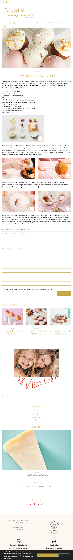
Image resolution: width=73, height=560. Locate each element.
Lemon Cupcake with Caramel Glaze (36, 332)
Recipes (44, 22)
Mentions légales (18, 523)
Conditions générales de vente (19, 520)
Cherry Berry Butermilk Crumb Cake (60, 332)
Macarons (36, 414)
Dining (21, 233)
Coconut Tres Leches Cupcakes (12, 332)
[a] (54, 168)
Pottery (29, 233)
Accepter (42, 555)
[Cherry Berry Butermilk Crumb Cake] (60, 316)
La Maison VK (19, 530)
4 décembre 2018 (8, 229)
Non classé (36, 417)
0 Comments (28, 229)
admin (20, 229)
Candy (12, 328)
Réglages (63, 555)
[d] (36, 128)
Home (38, 22)
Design (15, 233)
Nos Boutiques (18, 527)
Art (3, 233)
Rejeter (53, 555)
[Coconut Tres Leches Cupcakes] (12, 316)
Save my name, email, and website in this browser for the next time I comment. (28, 289)
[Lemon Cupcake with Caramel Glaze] (36, 316)
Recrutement (19, 525)
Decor (8, 233)
